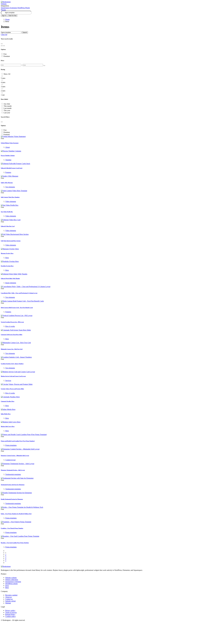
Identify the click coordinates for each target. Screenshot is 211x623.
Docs (7, 586)
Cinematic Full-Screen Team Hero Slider (11, 334)
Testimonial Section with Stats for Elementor (13, 484)
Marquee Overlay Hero (7, 253)
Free (5, 54)
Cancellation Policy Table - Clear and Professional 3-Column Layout (19, 293)
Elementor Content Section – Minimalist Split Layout (15, 455)
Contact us (9, 599)
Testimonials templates (13, 474)
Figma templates (11, 445)
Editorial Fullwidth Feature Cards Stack (11, 168)
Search (25, 32)
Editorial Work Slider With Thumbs (10, 278)
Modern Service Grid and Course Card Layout (13, 376)
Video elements (10, 201)
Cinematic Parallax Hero (7, 401)
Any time (7, 104)
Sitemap (8, 603)
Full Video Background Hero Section (10, 240)
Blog (7, 588)
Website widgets (11, 578)
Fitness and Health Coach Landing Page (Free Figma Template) (18, 441)
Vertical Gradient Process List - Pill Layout (12, 322)
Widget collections (11, 580)
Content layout (10, 460)
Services (8, 380)
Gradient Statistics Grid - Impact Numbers (12, 363)
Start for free (12, 15)
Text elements (10, 187)
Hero (7, 258)
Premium (7, 56)
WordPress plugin (11, 584)
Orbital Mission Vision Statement (9, 143)
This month (8, 106)
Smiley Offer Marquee (7, 182)
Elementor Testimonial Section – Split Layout (13, 470)
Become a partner (11, 595)
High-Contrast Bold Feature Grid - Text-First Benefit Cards (17, 307)
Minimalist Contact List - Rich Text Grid (11, 349)
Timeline (8, 160)
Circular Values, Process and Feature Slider (12, 388)
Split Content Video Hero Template (10, 197)
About (7, 147)
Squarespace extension (13, 582)
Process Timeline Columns (8, 155)
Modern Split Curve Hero (8, 426)
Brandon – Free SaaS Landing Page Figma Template (15, 542)
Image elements (10, 283)
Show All (7, 74)
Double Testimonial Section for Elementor (12, 499)
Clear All (4, 34)
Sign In (4, 15)
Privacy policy (10, 610)
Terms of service (11, 612)
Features (8, 172)
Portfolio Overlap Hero (7, 266)
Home (7, 19)
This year (7, 110)
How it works (10, 326)
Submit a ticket (10, 601)
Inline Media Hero (6, 414)
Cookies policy (10, 616)
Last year (7, 113)
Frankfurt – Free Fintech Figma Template (12, 528)
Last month (7, 108)
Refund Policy (10, 614)
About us (8, 597)
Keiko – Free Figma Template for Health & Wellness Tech (16, 513)
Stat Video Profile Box (7, 211)
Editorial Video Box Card (8, 226)
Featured (7, 134)
